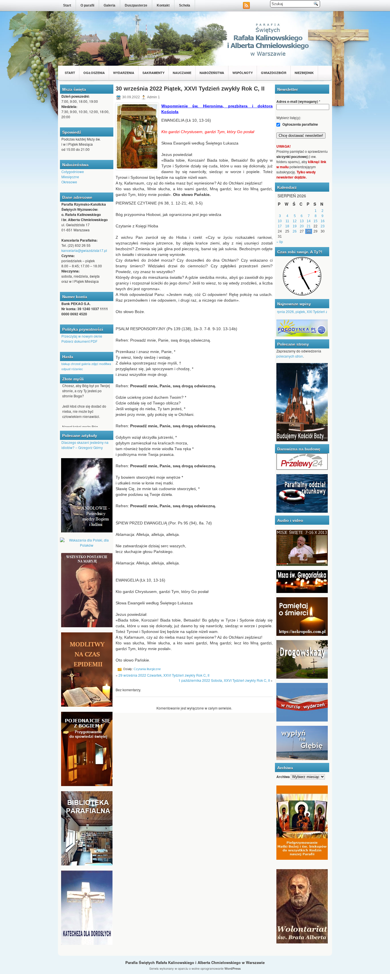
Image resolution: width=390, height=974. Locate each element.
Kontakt (163, 5)
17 (280, 226)
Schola (184, 5)
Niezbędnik (304, 73)
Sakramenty (153, 73)
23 (323, 226)
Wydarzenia (123, 73)
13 (302, 221)
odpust (66, 369)
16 (323, 221)
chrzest (76, 364)
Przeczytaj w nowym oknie (81, 336)
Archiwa (283, 776)
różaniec (77, 369)
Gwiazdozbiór (273, 73)
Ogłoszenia (94, 73)
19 (295, 226)
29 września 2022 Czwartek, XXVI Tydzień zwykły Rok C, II (163, 675)
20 (302, 226)
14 (309, 221)
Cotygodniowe (72, 171)
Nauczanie (182, 73)
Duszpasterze (136, 5)
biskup (65, 364)
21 (309, 226)
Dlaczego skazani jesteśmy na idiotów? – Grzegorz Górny (84, 445)
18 (287, 226)
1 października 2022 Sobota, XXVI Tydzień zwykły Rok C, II (224, 680)
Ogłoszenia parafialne (300, 124)
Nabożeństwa (212, 73)
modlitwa (105, 364)
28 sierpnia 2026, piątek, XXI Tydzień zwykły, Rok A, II (299, 311)
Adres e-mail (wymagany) (298, 101)
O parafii (87, 5)
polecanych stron (289, 356)
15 (315, 221)
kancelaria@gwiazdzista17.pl (84, 250)
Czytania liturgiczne (147, 669)
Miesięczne (70, 176)
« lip (279, 241)
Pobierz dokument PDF (79, 341)
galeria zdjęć (89, 364)
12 (295, 221)
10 (280, 221)
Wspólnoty (242, 73)
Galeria (109, 5)
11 (287, 221)
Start (67, 5)
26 (295, 231)
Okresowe (69, 181)
